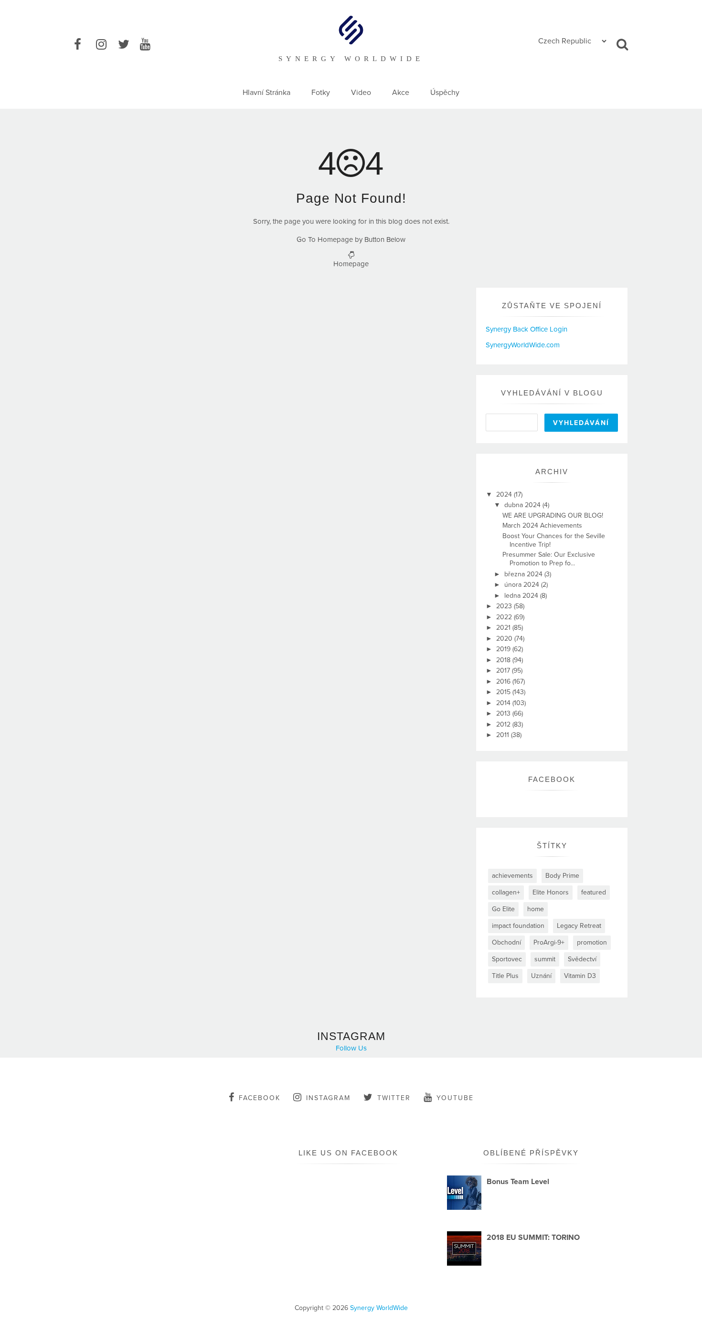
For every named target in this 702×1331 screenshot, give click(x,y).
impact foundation (518, 926)
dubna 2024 (523, 505)
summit (544, 959)
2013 (504, 713)
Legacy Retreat (579, 926)
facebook (259, 1098)
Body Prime (562, 876)
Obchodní (506, 942)
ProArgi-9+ (548, 942)
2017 (504, 670)
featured (593, 892)
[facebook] (84, 45)
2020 (505, 638)
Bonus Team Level (518, 1181)
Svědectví (582, 959)
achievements (512, 876)
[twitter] (128, 45)
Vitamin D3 (580, 976)
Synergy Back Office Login (526, 329)
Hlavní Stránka (266, 92)
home (535, 909)
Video (361, 92)
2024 (505, 494)
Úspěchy (444, 92)
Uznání (541, 976)
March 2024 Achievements (542, 525)
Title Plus (505, 976)
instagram (328, 1098)
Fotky (320, 92)
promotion (592, 942)
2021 (504, 628)
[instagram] (106, 45)
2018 (504, 660)
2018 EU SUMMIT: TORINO (533, 1237)
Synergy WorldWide (379, 1308)
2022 (505, 617)
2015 (504, 692)
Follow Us (351, 1048)
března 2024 (524, 574)
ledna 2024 (522, 596)
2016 (504, 681)
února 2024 (522, 585)
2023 (505, 606)
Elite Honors (550, 892)
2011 (503, 735)
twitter (394, 1098)
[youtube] (150, 45)
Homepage (351, 264)
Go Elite (503, 909)
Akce (400, 92)
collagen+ (506, 892)
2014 (504, 703)
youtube (455, 1098)
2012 (504, 724)
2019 (504, 649)
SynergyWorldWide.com (523, 345)
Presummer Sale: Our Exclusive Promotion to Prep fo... (548, 559)
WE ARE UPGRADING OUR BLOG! (552, 515)
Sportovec (507, 959)
